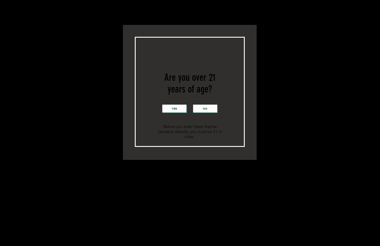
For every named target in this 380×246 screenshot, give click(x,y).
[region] (190, 92)
